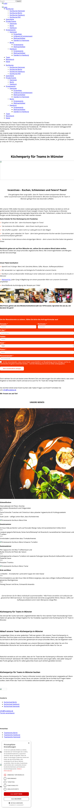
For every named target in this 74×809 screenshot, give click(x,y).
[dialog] (16, 774)
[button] (16, 803)
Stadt (2, 343)
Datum (2, 349)
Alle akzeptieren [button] (16, 794)
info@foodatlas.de (9, 390)
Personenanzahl (6, 356)
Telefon (2, 336)
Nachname (42, 324)
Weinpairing (6, 279)
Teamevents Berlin (11, 733)
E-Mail (2, 330)
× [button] (28, 743)
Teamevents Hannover (12, 737)
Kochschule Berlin (10, 702)
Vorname (3, 324)
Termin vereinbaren (7, 713)
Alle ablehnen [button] (16, 799)
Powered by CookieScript (16, 805)
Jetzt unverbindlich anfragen (12, 368)
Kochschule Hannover (12, 706)
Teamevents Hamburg (12, 735)
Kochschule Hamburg (11, 704)
